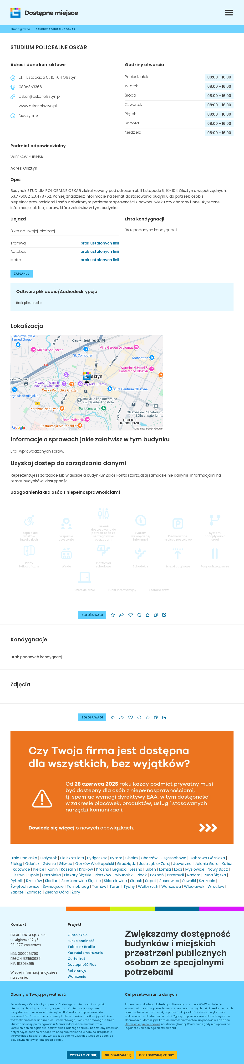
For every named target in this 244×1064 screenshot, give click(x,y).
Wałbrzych (148, 886)
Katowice (21, 869)
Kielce (38, 869)
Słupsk (136, 880)
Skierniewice (115, 880)
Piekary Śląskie (78, 875)
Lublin (150, 869)
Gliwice (65, 863)
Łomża (165, 869)
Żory (76, 892)
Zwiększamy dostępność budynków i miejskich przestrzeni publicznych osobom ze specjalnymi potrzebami (178, 952)
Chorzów (149, 858)
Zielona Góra (57, 892)
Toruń (114, 886)
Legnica (119, 869)
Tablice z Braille (81, 946)
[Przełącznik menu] (229, 12)
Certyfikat (76, 958)
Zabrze (17, 892)
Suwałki (189, 880)
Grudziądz (126, 863)
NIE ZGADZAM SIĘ (118, 1055)
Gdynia (49, 863)
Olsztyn (17, 875)
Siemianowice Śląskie (81, 880)
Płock (142, 875)
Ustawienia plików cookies (142, 1024)
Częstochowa (173, 858)
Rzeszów (34, 880)
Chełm (131, 858)
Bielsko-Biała (72, 858)
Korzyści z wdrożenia (85, 952)
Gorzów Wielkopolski (94, 863)
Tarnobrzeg (78, 886)
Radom (193, 875)
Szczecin (207, 880)
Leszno (136, 869)
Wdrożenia (77, 976)
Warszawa (171, 886)
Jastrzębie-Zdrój (154, 863)
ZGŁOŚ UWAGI (92, 615)
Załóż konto (116, 475)
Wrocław (216, 886)
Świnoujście (53, 886)
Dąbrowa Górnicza (207, 858)
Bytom (116, 858)
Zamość (34, 892)
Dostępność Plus (82, 964)
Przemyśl (175, 875)
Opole (33, 875)
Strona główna (20, 29)
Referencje (77, 970)
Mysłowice (194, 869)
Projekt (74, 924)
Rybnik (16, 880)
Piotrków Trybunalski (114, 875)
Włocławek (194, 886)
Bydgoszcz (97, 858)
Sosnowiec (169, 880)
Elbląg (16, 863)
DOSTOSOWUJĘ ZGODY (156, 1055)
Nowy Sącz (218, 869)
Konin (52, 869)
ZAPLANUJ (21, 274)
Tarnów (99, 886)
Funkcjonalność (81, 940)
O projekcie (77, 934)
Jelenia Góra (207, 863)
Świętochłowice (25, 886)
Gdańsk (32, 863)
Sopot (150, 880)
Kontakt (18, 924)
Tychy (129, 886)
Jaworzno (182, 863)
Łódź (178, 869)
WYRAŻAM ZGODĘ (83, 1055)
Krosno (102, 869)
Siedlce (51, 880)
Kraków (86, 869)
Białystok (48, 858)
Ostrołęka (51, 875)
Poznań (157, 875)
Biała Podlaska (23, 858)
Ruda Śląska (214, 875)
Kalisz (227, 863)
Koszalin (68, 869)
